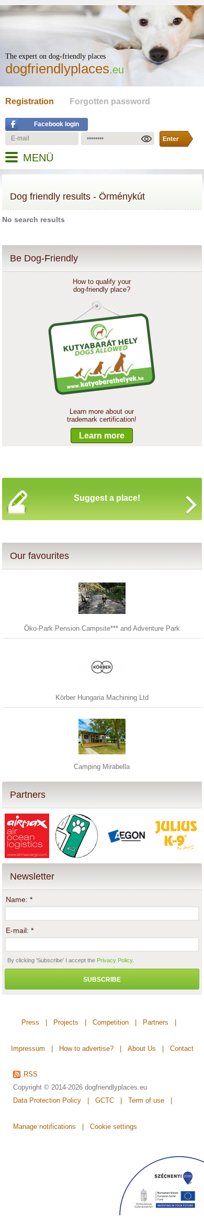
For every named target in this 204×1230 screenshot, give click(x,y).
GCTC (104, 1100)
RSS (31, 1074)
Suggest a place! (107, 497)
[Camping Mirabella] (102, 758)
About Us (142, 1048)
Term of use (146, 1100)
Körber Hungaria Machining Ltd (102, 697)
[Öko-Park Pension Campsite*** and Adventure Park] (102, 619)
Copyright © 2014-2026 (48, 1087)
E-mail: (19, 930)
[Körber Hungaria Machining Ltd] (102, 689)
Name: (19, 899)
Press (30, 1022)
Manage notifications (44, 1126)
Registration (29, 101)
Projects (65, 1022)
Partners (28, 794)
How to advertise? (86, 1048)
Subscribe (102, 979)
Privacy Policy (114, 960)
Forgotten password (110, 101)
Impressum (28, 1048)
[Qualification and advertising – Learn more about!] (102, 396)
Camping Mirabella (102, 767)
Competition (111, 1022)
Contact (182, 1048)
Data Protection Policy (47, 1100)
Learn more (101, 435)
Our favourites (39, 556)
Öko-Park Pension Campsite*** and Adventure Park (102, 628)
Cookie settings (113, 1126)
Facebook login (56, 124)
